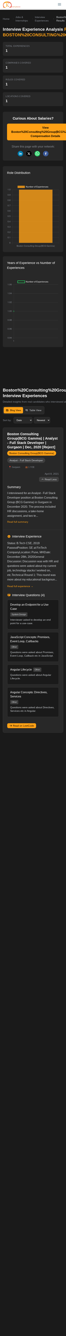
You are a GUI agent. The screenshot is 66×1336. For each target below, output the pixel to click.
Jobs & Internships (21, 19)
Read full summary (17, 521)
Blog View (15, 410)
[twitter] (29, 153)
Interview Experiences (42, 19)
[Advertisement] (26, 364)
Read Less (51, 479)
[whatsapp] (37, 153)
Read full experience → (20, 586)
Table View (35, 410)
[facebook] (46, 153)
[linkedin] (20, 153)
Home (6, 18)
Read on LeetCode (23, 725)
